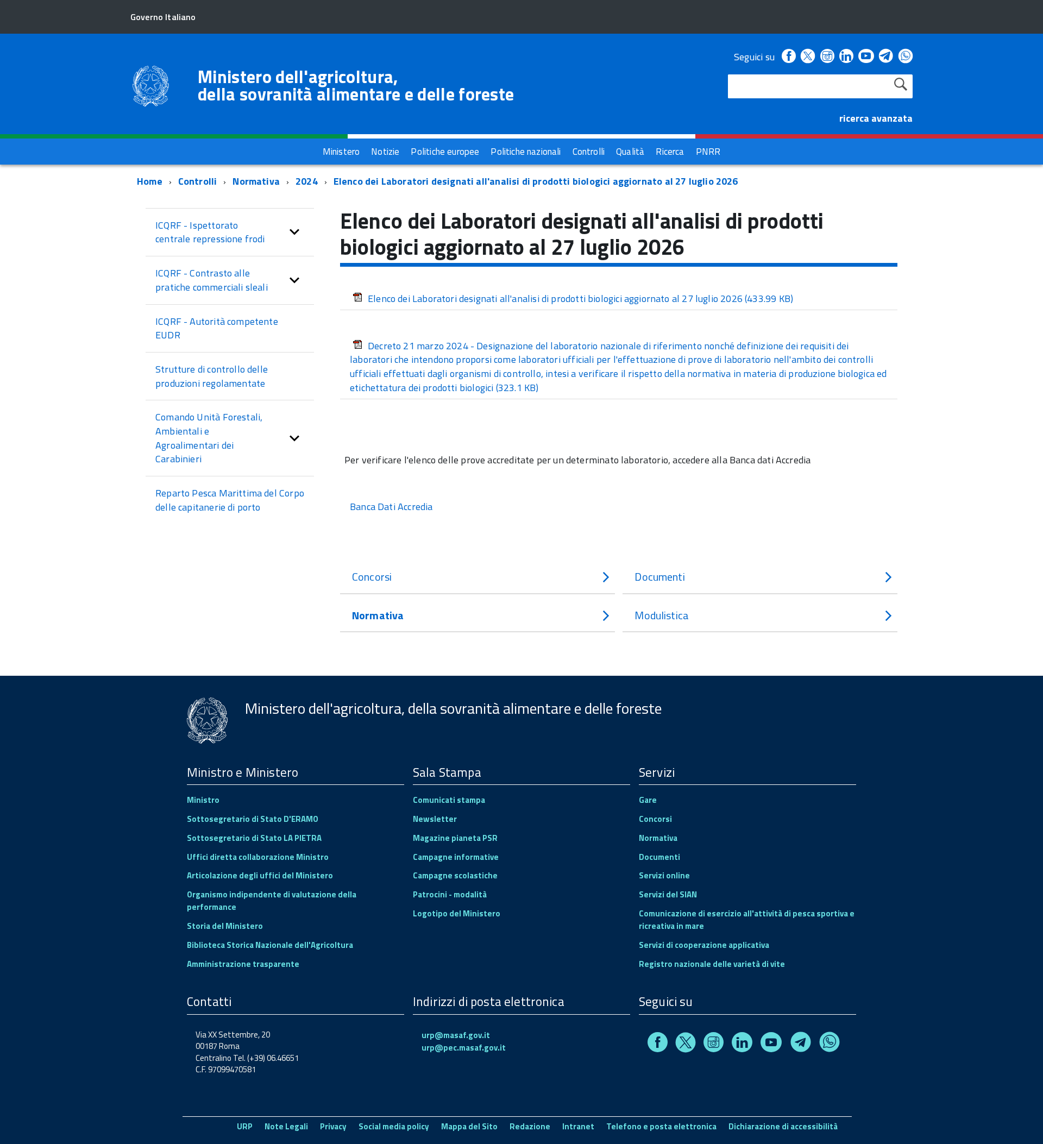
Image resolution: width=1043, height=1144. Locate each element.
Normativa (256, 181)
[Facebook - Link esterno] (789, 56)
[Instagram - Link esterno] (827, 56)
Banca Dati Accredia (391, 506)
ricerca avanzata (876, 118)
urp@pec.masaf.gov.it (464, 1047)
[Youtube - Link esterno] (866, 56)
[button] (294, 232)
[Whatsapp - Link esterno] (906, 56)
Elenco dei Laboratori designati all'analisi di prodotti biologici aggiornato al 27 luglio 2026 (536, 181)
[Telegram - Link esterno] (886, 56)
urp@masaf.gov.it (456, 1035)
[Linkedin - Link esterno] (846, 56)
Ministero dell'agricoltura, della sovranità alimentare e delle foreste (356, 85)
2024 (307, 181)
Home (149, 181)
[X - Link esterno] (808, 56)
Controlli (197, 181)
